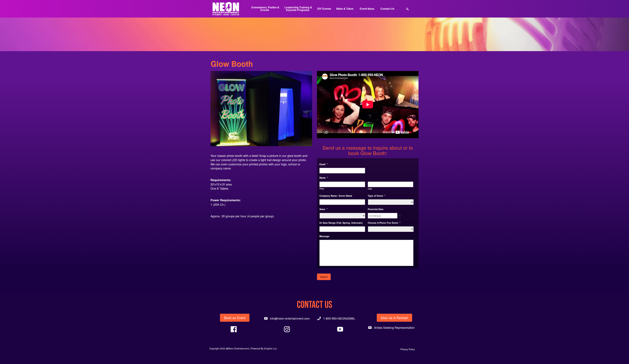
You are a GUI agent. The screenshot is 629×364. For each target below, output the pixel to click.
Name (323, 177)
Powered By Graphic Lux (264, 348)
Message (324, 236)
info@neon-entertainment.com (290, 318)
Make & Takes (344, 8)
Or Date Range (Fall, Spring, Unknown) (341, 222)
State (323, 209)
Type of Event (376, 195)
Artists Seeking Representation (394, 327)
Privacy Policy (407, 349)
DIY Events (324, 8)
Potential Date (375, 209)
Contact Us (387, 8)
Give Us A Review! (394, 317)
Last (370, 188)
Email (323, 164)
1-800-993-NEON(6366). (339, 318)
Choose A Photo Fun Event (384, 222)
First (322, 188)
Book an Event (234, 317)
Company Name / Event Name (335, 195)
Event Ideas (367, 8)
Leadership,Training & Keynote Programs (298, 8)
